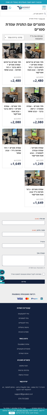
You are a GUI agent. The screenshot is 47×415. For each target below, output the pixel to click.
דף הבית (42, 19)
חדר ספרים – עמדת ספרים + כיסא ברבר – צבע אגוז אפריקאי (12, 110)
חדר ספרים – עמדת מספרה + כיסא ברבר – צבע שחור (34, 109)
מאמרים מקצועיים (23, 349)
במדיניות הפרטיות (22, 410)
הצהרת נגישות (24, 375)
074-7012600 (23, 398)
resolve (14, 408)
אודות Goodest (23, 344)
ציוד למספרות (24, 318)
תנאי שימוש (23, 365)
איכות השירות (23, 353)
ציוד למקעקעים (23, 313)
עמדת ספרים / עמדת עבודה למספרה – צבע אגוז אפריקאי (36, 151)
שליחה (23, 282)
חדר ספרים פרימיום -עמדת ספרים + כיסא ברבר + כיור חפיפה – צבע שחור (12, 66)
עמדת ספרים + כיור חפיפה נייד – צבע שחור (12, 150)
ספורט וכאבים (23, 332)
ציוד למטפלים (24, 323)
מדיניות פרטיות (23, 370)
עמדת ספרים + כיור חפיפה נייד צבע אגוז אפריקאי (34, 192)
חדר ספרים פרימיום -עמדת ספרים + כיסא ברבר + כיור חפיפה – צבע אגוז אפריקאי (34, 67)
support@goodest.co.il (23, 394)
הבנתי (12, 413)
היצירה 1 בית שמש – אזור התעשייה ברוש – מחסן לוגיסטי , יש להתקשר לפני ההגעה (23, 388)
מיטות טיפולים (23, 327)
